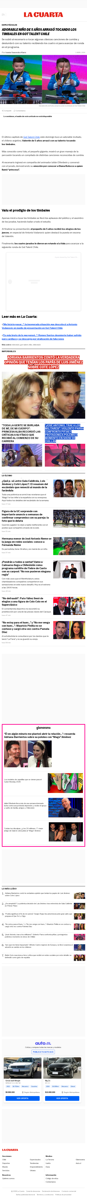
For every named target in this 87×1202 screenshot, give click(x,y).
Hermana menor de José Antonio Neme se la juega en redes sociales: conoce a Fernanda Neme (26, 542)
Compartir (7, 111)
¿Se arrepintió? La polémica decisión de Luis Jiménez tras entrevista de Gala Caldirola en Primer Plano (38, 904)
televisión (15, 344)
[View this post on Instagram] (31, 281)
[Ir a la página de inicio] (43, 14)
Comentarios (20, 111)
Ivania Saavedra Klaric (16, 52)
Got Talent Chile (31, 137)
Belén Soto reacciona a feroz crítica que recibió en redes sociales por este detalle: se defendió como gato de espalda (38, 956)
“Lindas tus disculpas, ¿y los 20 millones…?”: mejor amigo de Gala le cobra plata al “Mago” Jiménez (23, 829)
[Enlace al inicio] (43, 728)
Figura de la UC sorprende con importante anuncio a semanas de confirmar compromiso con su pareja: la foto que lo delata (25, 516)
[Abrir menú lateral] (4, 14)
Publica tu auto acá (43, 1052)
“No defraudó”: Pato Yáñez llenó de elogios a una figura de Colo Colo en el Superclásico (24, 601)
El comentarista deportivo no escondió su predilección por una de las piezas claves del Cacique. (26, 610)
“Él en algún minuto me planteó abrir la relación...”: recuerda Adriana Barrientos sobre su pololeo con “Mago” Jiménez (39, 735)
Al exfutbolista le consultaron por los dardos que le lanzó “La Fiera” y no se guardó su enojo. (25, 638)
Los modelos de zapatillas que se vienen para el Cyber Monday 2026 (23, 780)
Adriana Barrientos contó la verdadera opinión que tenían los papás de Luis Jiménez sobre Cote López (37, 894)
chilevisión (37, 344)
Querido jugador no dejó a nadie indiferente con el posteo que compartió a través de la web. (25, 526)
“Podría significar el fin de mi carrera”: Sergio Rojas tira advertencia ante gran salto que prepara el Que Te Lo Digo (38, 915)
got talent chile (26, 344)
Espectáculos (9, 25)
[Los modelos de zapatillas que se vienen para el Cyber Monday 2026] (65, 783)
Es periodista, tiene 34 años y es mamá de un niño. (25, 549)
